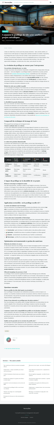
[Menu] (50, 2)
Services (5, 31)
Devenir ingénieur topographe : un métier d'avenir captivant (39, 375)
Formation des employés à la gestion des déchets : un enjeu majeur (14, 379)
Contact (31, 417)
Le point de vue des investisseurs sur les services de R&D (14, 383)
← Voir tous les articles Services (12, 348)
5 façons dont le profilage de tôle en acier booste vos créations (14, 388)
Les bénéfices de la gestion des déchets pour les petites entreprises (38, 383)
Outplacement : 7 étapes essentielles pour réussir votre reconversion (14, 370)
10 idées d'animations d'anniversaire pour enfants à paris (14, 375)
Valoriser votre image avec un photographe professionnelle (12, 392)
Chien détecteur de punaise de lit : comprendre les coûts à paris (39, 370)
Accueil (5, 48)
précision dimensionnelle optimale (21, 73)
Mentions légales (24, 417)
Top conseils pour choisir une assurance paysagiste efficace (14, 366)
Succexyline (7, 2)
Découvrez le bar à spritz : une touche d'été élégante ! (39, 366)
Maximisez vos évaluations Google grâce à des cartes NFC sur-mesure (38, 392)
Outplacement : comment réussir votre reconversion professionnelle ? (39, 388)
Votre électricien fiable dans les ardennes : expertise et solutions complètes (39, 379)
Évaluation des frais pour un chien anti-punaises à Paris (14, 397)
